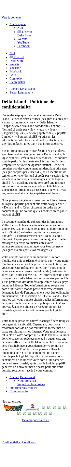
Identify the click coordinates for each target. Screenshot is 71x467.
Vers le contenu (11, 17)
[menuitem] (24, 35)
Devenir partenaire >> (35, 420)
